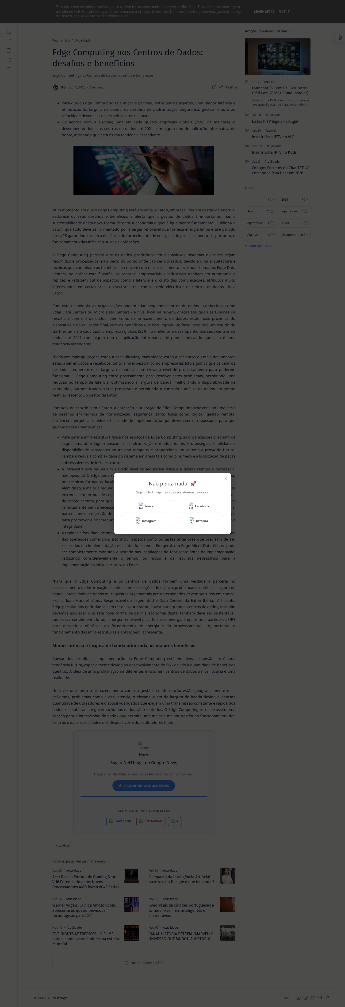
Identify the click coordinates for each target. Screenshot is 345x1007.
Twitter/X (202, 521)
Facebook (202, 506)
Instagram (149, 521)
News (149, 506)
